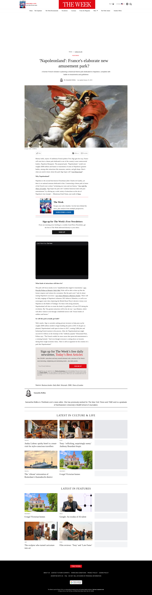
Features (75, 55)
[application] (62, 260)
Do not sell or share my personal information (84, 576)
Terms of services (60, 371)
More (95, 10)
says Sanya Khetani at (68, 296)
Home (70, 51)
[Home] (31, 10)
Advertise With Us (57, 576)
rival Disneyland (77, 172)
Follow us (76, 153)
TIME (70, 385)
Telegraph (64, 385)
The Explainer (38, 10)
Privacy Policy (93, 572)
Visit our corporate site (98, 589)
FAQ (66, 576)
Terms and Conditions (78, 572)
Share (39, 153)
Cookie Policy (104, 572)
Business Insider (47, 385)
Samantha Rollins (71, 80)
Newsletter (85, 153)
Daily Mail (56, 290)
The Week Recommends (51, 10)
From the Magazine (85, 10)
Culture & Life (78, 51)
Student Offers (118, 10)
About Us (47, 572)
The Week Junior (105, 10)
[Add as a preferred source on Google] (76, 582)
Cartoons (73, 10)
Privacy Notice (43, 372)
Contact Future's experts (60, 572)
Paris (79, 194)
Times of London (77, 385)
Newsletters (65, 10)
